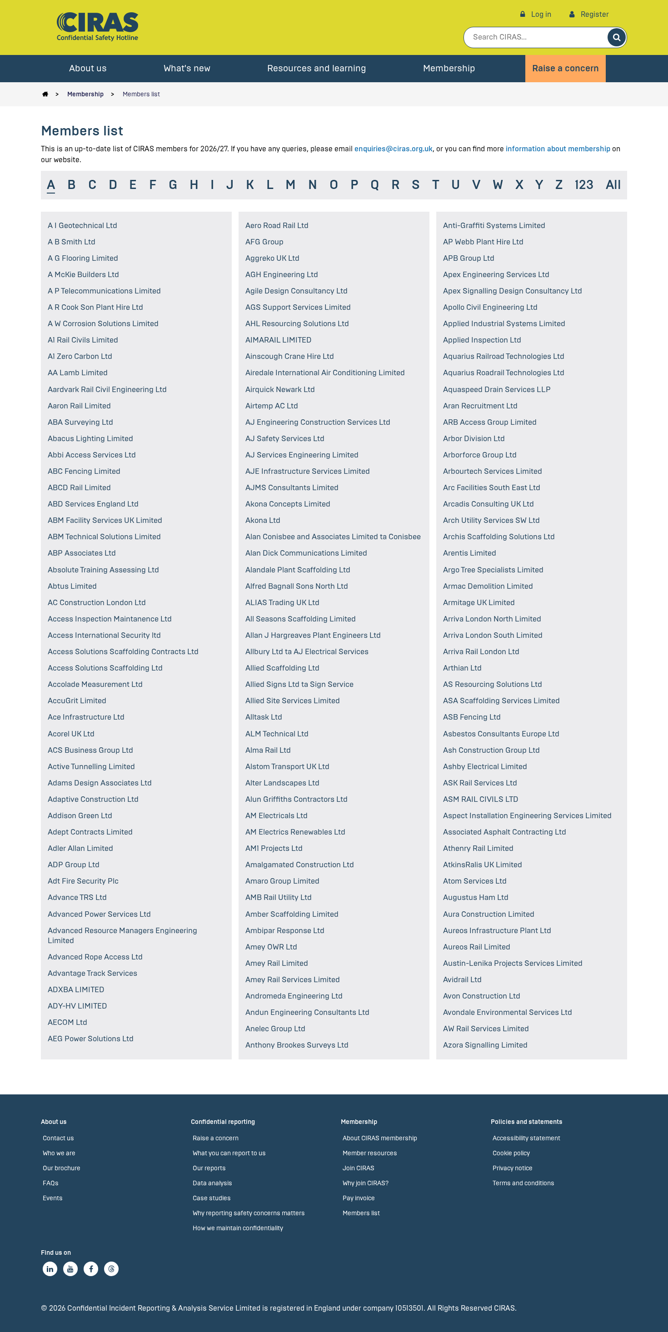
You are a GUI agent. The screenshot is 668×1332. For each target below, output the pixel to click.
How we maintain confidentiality (238, 1228)
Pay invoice (359, 1198)
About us (88, 68)
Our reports (209, 1168)
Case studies (212, 1198)
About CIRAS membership (380, 1138)
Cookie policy (511, 1153)
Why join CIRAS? (366, 1183)
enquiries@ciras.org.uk (393, 148)
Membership (449, 68)
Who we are (59, 1153)
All (613, 185)
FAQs (51, 1183)
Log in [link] (540, 14)
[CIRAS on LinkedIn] (50, 1269)
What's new (187, 68)
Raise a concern (565, 68)
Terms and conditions (523, 1183)
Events (53, 1198)
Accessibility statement (526, 1138)
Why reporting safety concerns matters (249, 1213)
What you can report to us (229, 1153)
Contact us (58, 1138)
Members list (141, 94)
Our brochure (61, 1168)
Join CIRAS (358, 1168)
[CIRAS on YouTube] (70, 1269)
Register (594, 14)
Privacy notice (513, 1168)
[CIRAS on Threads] (111, 1269)
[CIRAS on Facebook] (91, 1269)
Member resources (370, 1153)
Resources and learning (316, 68)
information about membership (558, 148)
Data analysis (212, 1183)
